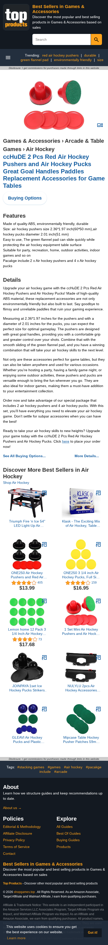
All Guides (65, 827)
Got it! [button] (92, 932)
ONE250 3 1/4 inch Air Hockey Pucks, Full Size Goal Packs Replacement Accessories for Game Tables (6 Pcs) (81, 575)
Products (64, 847)
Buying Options (25, 198)
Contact (9, 854)
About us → (12, 808)
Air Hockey (40, 149)
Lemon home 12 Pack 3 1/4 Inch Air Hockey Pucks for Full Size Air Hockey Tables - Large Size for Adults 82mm (27, 631)
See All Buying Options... (24, 456)
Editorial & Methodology (22, 827)
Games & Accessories (31, 141)
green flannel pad (34, 60)
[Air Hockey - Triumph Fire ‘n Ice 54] (44, 493)
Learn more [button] (16, 938)
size (100, 60)
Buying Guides (68, 840)
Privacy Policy (14, 840)
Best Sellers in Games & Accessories (58, 9)
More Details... (87, 456)
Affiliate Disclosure (17, 833)
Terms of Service (16, 847)
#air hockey (73, 767)
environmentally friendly (73, 60)
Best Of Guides (69, 833)
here (65, 441)
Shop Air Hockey (16, 483)
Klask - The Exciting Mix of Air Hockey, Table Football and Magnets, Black (81, 523)
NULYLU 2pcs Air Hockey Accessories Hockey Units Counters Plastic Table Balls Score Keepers (81, 688)
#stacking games (30, 767)
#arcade (60, 772)
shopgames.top (24, 892)
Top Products (13, 883)
